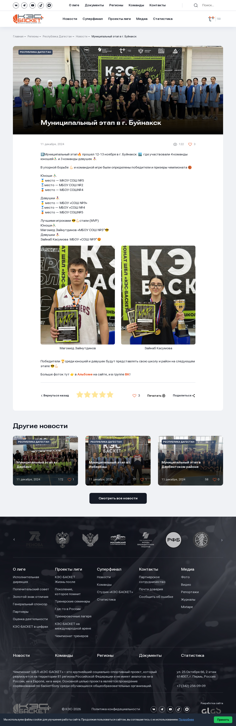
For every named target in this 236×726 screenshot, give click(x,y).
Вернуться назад (56, 395)
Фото (185, 577)
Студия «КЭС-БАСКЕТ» (115, 592)
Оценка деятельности (30, 619)
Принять (223, 719)
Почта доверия (151, 589)
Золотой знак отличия (30, 597)
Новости (70, 19)
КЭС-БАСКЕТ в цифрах (30, 626)
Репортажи (190, 592)
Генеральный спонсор (30, 604)
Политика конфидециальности (116, 709)
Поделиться (182, 395)
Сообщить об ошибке (156, 597)
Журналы (188, 599)
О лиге (74, 5)
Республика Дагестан (57, 36)
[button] (14, 540)
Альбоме (85, 374)
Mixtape (187, 607)
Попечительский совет (31, 589)
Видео (186, 584)
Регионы (116, 5)
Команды (136, 5)
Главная (18, 36)
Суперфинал (93, 19)
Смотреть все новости (118, 498)
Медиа (142, 19)
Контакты (158, 5)
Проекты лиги (68, 569)
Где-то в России (68, 609)
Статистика (163, 19)
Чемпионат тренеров (71, 636)
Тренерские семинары (72, 601)
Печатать (154, 395)
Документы (94, 5)
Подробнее (186, 719)
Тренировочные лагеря (73, 616)
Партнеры (20, 612)
